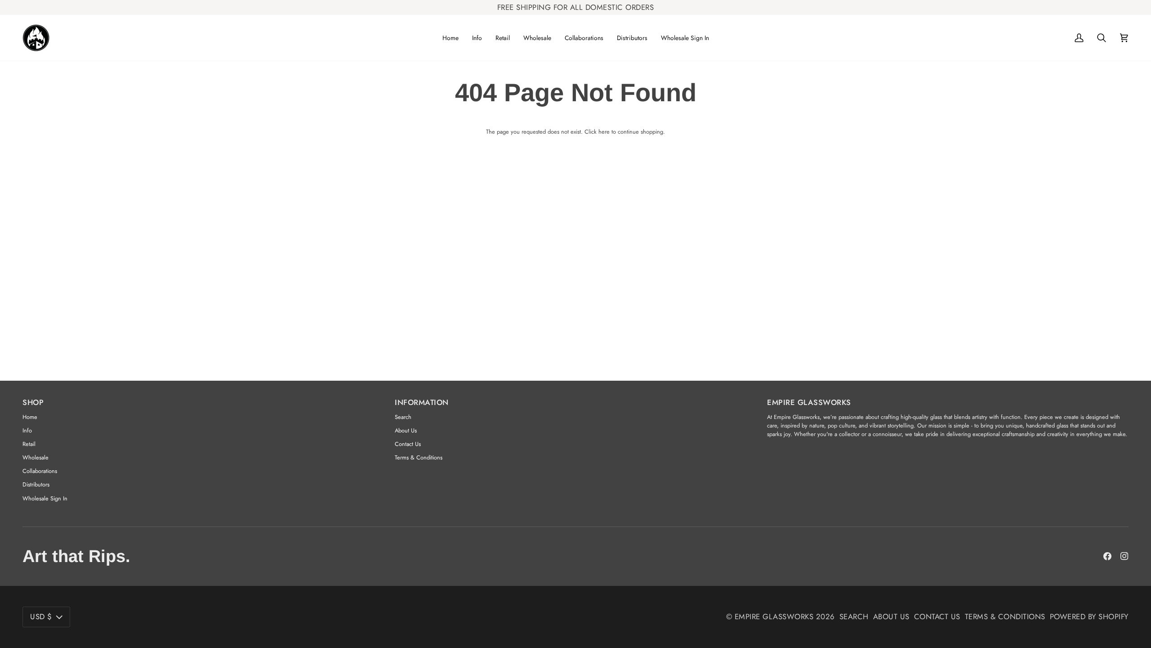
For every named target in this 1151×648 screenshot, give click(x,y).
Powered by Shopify (1089, 616)
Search (403, 417)
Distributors (35, 484)
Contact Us (408, 444)
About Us (406, 430)
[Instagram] (1124, 556)
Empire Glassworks (774, 616)
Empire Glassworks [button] (809, 402)
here (604, 131)
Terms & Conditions (418, 457)
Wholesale (35, 457)
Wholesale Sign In (44, 498)
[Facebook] (1107, 556)
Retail (29, 444)
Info (27, 430)
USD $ (41, 616)
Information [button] (422, 402)
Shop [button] (33, 402)
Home (29, 417)
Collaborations (39, 471)
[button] (477, 38)
